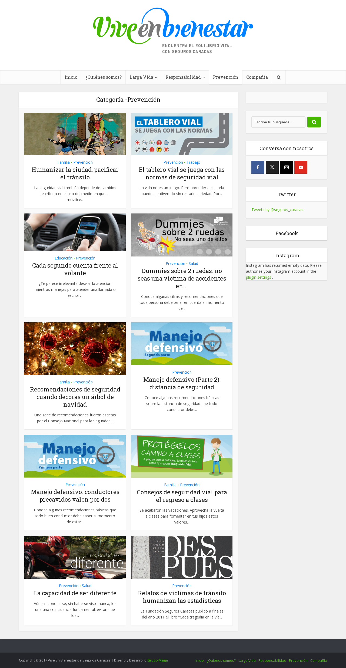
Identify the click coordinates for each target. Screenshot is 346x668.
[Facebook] (257, 167)
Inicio (71, 77)
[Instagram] (286, 167)
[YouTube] (300, 167)
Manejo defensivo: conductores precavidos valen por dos (75, 495)
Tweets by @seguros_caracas (277, 209)
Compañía (257, 77)
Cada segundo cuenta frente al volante (75, 269)
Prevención (225, 77)
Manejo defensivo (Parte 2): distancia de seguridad (182, 383)
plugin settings (259, 277)
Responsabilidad (183, 77)
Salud (193, 263)
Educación (63, 258)
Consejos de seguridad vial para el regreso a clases (182, 496)
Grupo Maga (157, 660)
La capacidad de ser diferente (75, 593)
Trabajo (193, 162)
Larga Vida (141, 77)
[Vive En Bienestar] (173, 31)
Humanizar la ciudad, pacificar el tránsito (75, 173)
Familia (63, 162)
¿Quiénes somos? (103, 77)
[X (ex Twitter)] (272, 167)
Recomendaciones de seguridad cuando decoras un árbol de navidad (75, 396)
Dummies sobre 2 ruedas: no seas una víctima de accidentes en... (182, 278)
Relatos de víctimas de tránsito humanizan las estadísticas (182, 596)
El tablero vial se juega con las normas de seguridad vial (182, 173)
